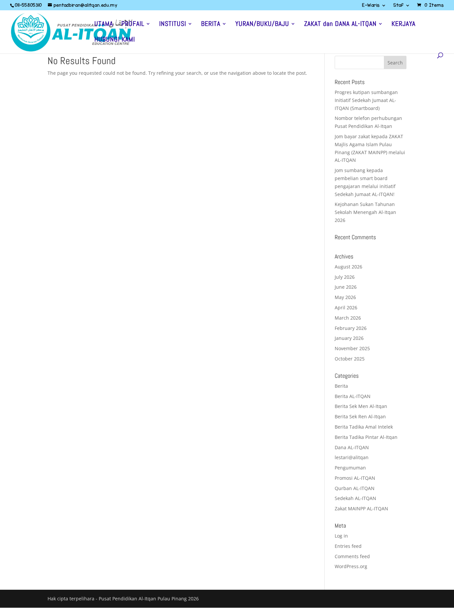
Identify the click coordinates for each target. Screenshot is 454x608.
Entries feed (348, 546)
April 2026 (346, 307)
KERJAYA (403, 24)
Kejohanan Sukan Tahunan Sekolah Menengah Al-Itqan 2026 (365, 212)
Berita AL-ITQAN (353, 396)
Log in (341, 536)
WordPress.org (351, 566)
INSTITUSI (172, 24)
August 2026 (348, 266)
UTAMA (103, 24)
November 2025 (352, 348)
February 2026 (351, 328)
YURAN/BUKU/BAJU (262, 24)
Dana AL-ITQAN (352, 447)
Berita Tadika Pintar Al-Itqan (366, 437)
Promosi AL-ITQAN (355, 478)
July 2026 (345, 277)
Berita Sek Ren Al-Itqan (360, 416)
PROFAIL (132, 24)
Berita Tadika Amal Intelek (364, 427)
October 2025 (350, 358)
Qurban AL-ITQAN (355, 488)
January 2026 (349, 338)
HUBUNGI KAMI (114, 40)
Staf (398, 5)
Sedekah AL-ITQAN (355, 498)
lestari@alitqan (352, 457)
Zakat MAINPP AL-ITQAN (361, 508)
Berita (341, 386)
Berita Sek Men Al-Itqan (361, 406)
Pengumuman (350, 467)
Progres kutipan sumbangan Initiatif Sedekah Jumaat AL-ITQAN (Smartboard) (366, 100)
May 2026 (345, 297)
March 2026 (348, 318)
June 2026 (346, 287)
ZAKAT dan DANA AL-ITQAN (340, 24)
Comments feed (352, 556)
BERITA (210, 24)
